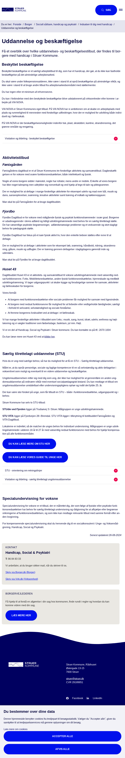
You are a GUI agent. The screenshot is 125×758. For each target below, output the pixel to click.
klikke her (49, 336)
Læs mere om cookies (15, 729)
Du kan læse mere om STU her (29, 443)
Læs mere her (21, 615)
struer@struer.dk (75, 678)
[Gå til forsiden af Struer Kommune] (45, 10)
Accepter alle (62, 736)
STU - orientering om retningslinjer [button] (23, 470)
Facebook (77, 698)
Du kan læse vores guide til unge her (35, 457)
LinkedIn (97, 698)
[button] (122, 10)
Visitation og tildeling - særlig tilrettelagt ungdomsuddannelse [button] (38, 479)
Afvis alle (62, 749)
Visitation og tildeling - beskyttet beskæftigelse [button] (30, 138)
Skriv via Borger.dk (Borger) (20, 572)
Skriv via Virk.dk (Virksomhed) (21, 579)
